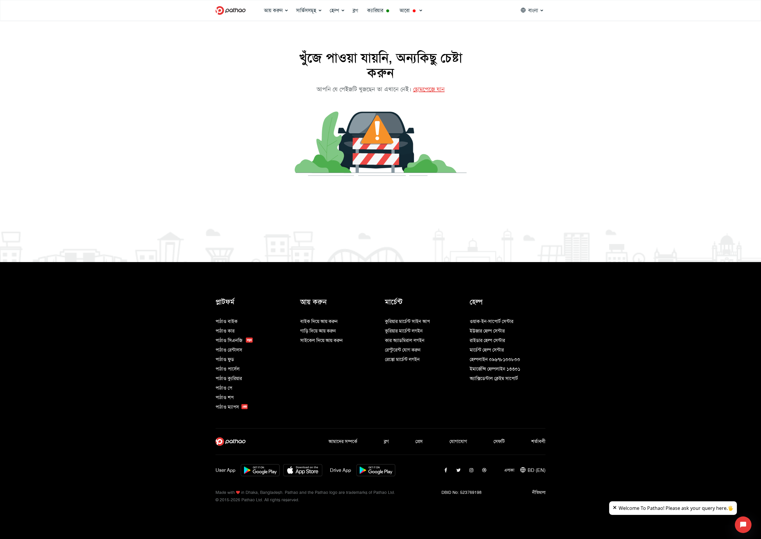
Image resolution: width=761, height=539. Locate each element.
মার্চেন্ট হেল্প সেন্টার (487, 350)
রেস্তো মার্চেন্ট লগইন (402, 359)
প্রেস (419, 441)
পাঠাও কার (225, 331)
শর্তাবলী (538, 441)
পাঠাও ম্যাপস (231, 407)
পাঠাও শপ (225, 397)
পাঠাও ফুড (225, 359)
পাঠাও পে (224, 388)
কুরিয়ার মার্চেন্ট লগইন (404, 331)
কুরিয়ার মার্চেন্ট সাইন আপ (407, 321)
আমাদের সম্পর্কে (342, 441)
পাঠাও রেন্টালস (229, 350)
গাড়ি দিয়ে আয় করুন (318, 331)
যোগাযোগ (458, 441)
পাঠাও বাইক (227, 321)
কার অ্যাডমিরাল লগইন (404, 340)
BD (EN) (536, 470)
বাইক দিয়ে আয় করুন (319, 321)
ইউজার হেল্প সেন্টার (487, 331)
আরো (408, 10)
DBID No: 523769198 (461, 492)
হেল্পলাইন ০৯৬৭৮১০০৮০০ (495, 359)
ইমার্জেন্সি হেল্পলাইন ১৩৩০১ (495, 369)
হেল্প (334, 10)
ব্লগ (355, 10)
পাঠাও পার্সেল (228, 369)
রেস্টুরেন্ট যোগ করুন (403, 350)
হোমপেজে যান (429, 89)
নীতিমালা (538, 492)
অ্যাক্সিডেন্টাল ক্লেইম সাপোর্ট (494, 378)
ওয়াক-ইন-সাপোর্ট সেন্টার (491, 321)
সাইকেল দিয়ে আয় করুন (321, 340)
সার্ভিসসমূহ (306, 10)
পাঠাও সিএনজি (234, 340)
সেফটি (499, 441)
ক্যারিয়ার (378, 10)
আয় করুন (273, 10)
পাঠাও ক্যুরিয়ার (229, 378)
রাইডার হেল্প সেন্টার (487, 340)
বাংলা (533, 10)
